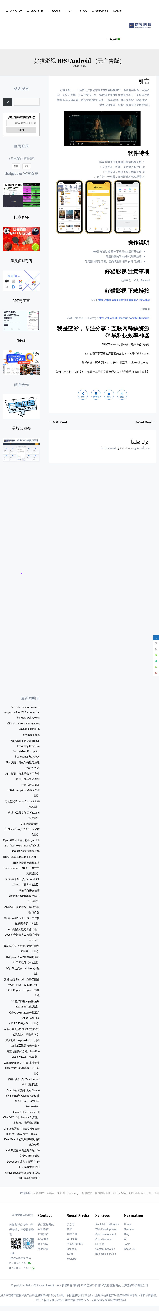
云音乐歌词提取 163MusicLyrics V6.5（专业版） (23, 790)
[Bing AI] (21, 362)
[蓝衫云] (21, 450)
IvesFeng (73, 1193)
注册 (16, 166)
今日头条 (72, 1239)
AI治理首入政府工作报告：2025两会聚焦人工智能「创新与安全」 (22, 934)
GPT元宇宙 (21, 300)
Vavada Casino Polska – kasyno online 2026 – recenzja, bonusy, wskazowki (22, 712)
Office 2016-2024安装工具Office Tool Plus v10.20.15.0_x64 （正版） (24, 1017)
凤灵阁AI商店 (21, 261)
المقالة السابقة (146, 421)
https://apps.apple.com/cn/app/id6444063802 (124, 300)
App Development (105, 1234)
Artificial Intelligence (107, 1224)
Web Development (105, 1229)
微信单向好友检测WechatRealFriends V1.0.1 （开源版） (24, 895)
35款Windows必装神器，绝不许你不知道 (126, 344)
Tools (127, 1244)
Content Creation (105, 1249)
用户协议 (43, 1244)
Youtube (71, 1258)
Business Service (105, 1253)
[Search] (7, 102)
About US (129, 1249)
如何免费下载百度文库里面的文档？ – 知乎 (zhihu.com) (117, 353)
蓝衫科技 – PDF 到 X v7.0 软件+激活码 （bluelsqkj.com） (116, 362)
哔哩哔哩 (72, 1234)
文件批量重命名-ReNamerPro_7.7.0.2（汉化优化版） (22, 829)
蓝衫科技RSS (75, 1244)
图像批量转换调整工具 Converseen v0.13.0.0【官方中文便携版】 (22, 868)
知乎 (69, 1229)
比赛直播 (21, 217)
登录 (27, 166)
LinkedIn (72, 1249)
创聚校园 (87, 1193)
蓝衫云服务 (21, 428)
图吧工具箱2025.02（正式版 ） (21, 857)
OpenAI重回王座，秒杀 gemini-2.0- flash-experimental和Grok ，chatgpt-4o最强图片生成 (21, 845)
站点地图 (43, 1239)
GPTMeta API (137, 1193)
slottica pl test (31, 734)
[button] (93, 11)
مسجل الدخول (124, 448)
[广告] (21, 406)
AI (125, 1239)
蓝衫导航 (38, 1193)
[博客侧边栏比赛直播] (21, 239)
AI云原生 (154, 1193)
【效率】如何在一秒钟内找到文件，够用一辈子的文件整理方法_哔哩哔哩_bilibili (103, 371)
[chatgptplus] (21, 195)
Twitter (70, 1253)
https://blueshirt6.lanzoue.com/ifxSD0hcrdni (124, 318)
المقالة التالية (58, 421)
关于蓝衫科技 (46, 1224)
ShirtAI (21, 340)
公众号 (71, 1224)
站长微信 (43, 1229)
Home (127, 1224)
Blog (126, 1234)
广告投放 (43, 1234)
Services (129, 1229)
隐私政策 (43, 1249)
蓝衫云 (50, 1193)
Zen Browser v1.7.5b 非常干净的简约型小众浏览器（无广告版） (22, 1068)
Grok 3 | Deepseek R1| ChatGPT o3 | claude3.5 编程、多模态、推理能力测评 (21, 1117)
